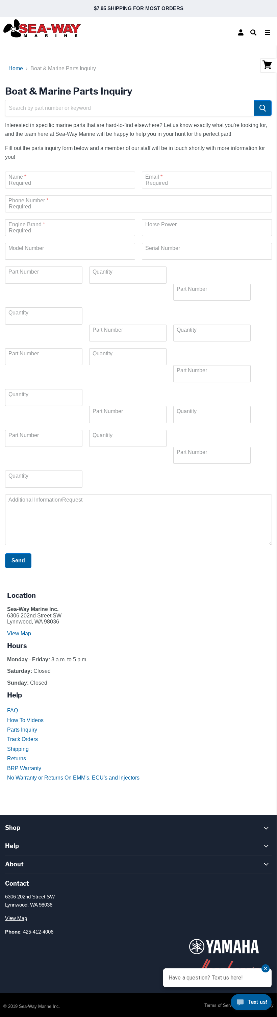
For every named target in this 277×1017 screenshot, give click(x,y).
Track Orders (22, 739)
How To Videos (25, 720)
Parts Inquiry (22, 730)
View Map (19, 633)
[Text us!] (251, 1003)
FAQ (12, 710)
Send (18, 560)
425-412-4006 (38, 932)
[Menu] (267, 32)
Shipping (18, 749)
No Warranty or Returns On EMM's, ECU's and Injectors (73, 778)
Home (15, 68)
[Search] (263, 108)
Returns (16, 758)
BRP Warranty (24, 768)
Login (241, 32)
